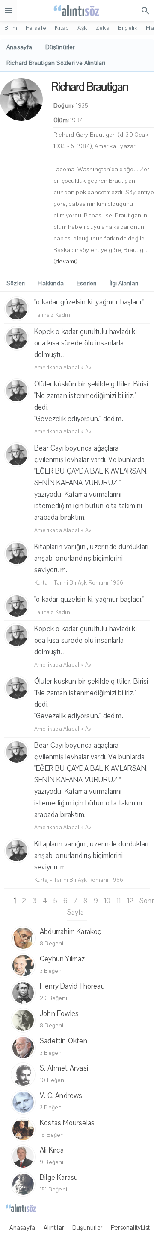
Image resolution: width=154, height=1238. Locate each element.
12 (130, 901)
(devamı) (65, 262)
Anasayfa (22, 1227)
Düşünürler (87, 1227)
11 (118, 901)
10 (107, 901)
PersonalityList (130, 1227)
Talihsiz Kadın (52, 315)
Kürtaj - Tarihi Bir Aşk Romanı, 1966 (78, 583)
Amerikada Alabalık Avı (63, 368)
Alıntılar (54, 1227)
